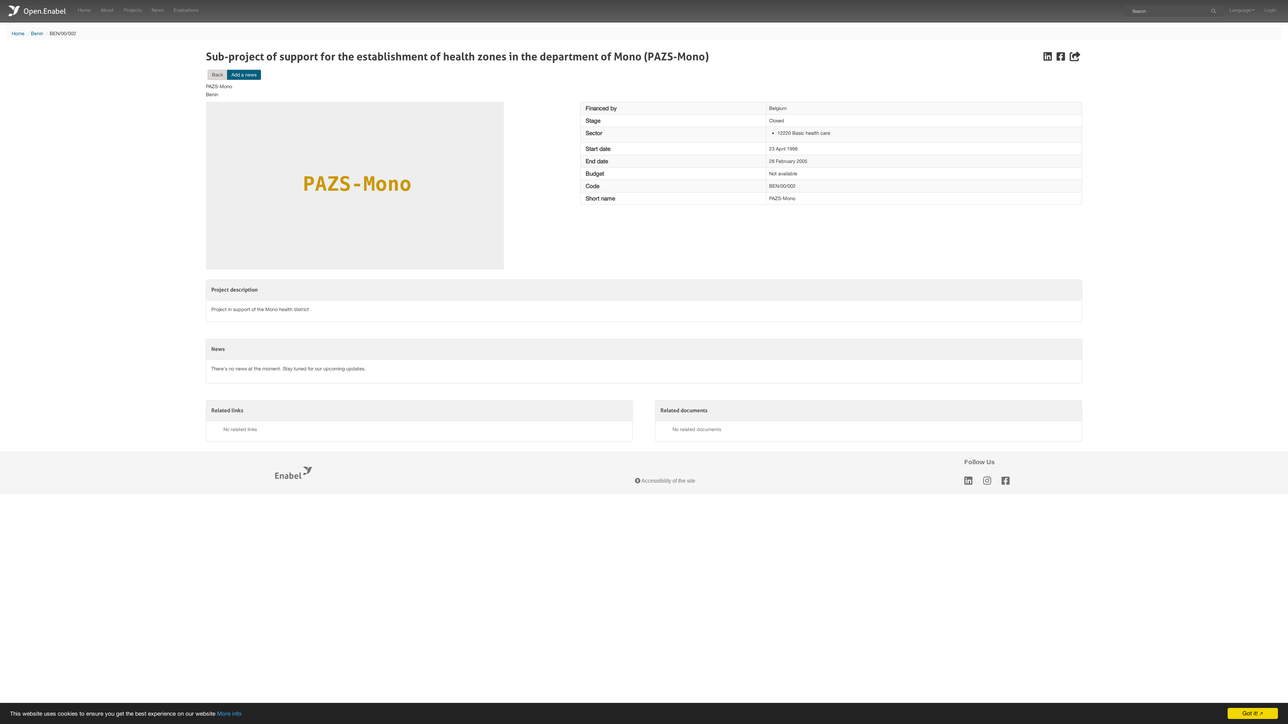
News (158, 10)
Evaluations (186, 10)
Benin (37, 33)
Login (1270, 10)
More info (229, 713)
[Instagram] (987, 481)
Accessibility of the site (667, 481)
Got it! (1250, 713)
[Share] (1075, 58)
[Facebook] (1006, 481)
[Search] (1213, 11)
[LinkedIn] (968, 481)
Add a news (244, 74)
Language (1240, 10)
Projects (133, 10)
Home (84, 10)
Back (217, 74)
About (107, 10)
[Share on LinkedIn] (1048, 58)
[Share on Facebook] (1061, 58)
